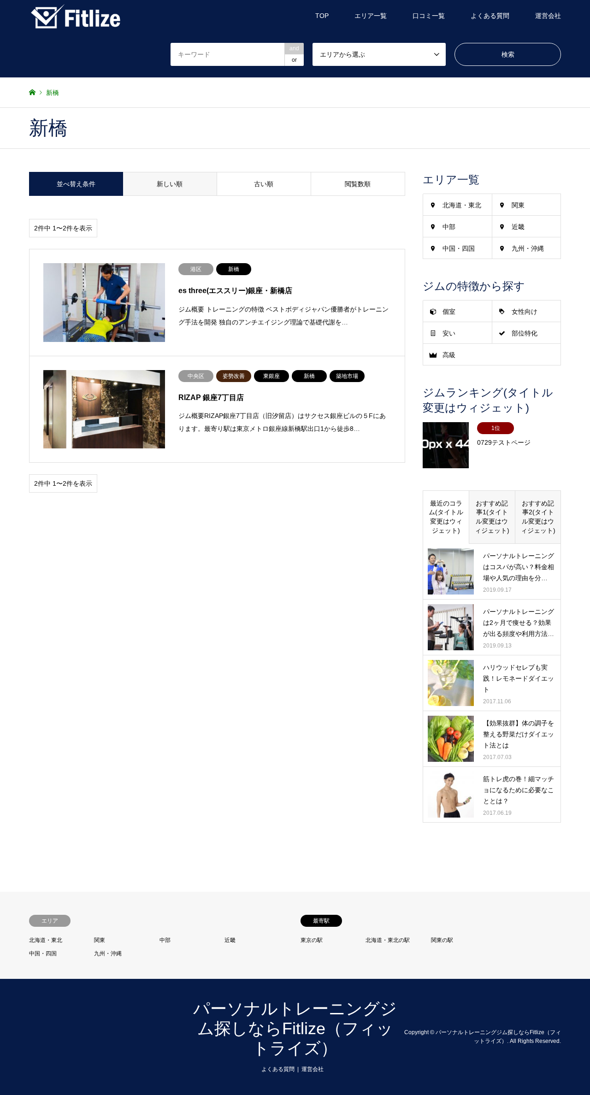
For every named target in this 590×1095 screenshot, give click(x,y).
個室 (448, 311)
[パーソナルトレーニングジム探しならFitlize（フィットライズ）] (75, 15)
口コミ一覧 (429, 15)
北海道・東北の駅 (388, 940)
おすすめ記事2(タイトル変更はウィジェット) (538, 517)
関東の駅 (442, 940)
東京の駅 (312, 940)
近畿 (518, 226)
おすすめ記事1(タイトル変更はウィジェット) (492, 517)
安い (448, 333)
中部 (448, 226)
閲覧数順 (358, 184)
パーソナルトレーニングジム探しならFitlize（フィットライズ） (295, 1028)
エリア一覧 (370, 15)
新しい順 (170, 184)
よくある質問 (490, 15)
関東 (518, 205)
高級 (448, 355)
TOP (322, 15)
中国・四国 (458, 248)
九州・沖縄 (528, 248)
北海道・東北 (461, 205)
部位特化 (524, 333)
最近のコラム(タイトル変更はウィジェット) (446, 517)
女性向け (524, 311)
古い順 (263, 184)
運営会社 (548, 15)
